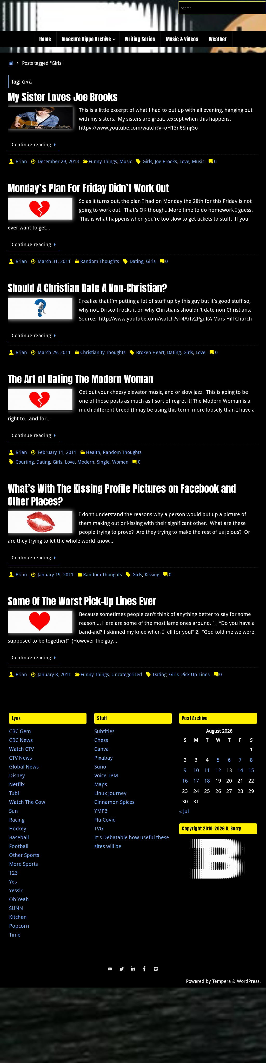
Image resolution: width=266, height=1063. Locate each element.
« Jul (184, 811)
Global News (24, 766)
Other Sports (24, 855)
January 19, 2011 (56, 574)
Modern (85, 462)
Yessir (16, 890)
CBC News (21, 740)
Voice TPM (106, 775)
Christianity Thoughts (102, 352)
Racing (16, 819)
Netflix (17, 784)
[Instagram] (155, 968)
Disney (17, 775)
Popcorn (19, 925)
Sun (13, 810)
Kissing (152, 574)
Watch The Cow (27, 801)
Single (103, 462)
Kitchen (18, 916)
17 (196, 780)
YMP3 (101, 810)
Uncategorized (126, 674)
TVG (98, 828)
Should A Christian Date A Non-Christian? (87, 288)
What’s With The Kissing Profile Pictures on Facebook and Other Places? (122, 495)
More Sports (23, 863)
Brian (21, 161)
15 (251, 770)
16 (185, 780)
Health (93, 452)
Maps (100, 784)
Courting (25, 462)
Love (184, 161)
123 (13, 872)
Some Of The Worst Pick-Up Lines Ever (82, 601)
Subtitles (104, 731)
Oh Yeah (19, 899)
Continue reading (31, 144)
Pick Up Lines (195, 674)
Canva (101, 748)
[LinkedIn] (133, 968)
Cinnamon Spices (114, 801)
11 (207, 770)
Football (18, 846)
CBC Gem (20, 731)
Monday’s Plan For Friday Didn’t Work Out (88, 188)
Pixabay (103, 757)
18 (207, 780)
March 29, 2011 (54, 352)
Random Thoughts (99, 261)
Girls (147, 161)
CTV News (20, 757)
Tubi (14, 793)
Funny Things (103, 161)
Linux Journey (110, 793)
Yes (13, 881)
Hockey (17, 828)
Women (120, 462)
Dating (136, 261)
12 (218, 770)
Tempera (221, 981)
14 (240, 770)
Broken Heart (150, 352)
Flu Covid (105, 819)
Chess (101, 740)
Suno (100, 766)
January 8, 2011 (54, 674)
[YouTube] (110, 968)
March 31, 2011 (54, 261)
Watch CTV (21, 748)
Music (125, 161)
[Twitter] (121, 968)
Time (15, 934)
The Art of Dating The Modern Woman (80, 379)
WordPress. (249, 981)
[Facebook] (144, 968)
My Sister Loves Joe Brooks (63, 97)
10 (196, 770)
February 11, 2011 (57, 452)
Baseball (19, 837)
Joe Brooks (166, 161)
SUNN (16, 908)
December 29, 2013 (58, 161)
